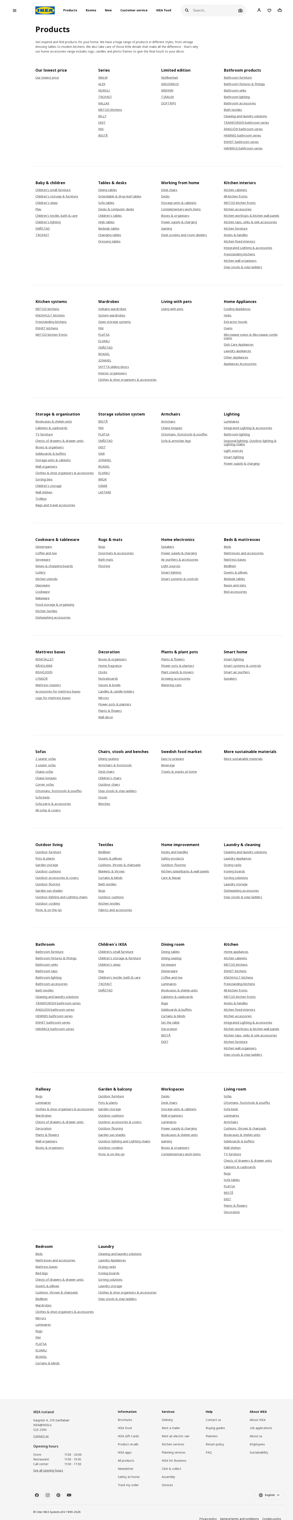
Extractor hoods (235, 322)
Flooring (104, 566)
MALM (102, 77)
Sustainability (259, 1452)
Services (167, 1485)
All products (126, 1460)
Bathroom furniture (238, 77)
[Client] (259, 10)
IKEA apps (125, 1452)
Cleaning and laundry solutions (245, 116)
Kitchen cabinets (235, 190)
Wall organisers (46, 466)
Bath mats (105, 559)
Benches (104, 804)
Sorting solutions (236, 878)
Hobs (227, 315)
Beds (227, 546)
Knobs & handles (236, 235)
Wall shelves (43, 492)
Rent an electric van (175, 1436)
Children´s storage (48, 486)
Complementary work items (181, 209)
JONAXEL (104, 360)
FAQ (209, 1452)
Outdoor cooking (47, 903)
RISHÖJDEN (43, 672)
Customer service (134, 10)
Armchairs (168, 421)
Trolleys (41, 498)
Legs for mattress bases (53, 698)
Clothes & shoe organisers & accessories (127, 379)
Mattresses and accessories (244, 553)
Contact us (41, 1436)
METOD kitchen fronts (240, 203)
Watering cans (171, 685)
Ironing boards (234, 871)
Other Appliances (236, 357)
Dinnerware (43, 546)
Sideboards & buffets (50, 453)
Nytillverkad (169, 77)
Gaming (166, 228)
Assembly (168, 1477)
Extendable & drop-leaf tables (119, 196)
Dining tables (107, 190)
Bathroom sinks (235, 90)
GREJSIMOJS (170, 84)
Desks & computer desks (116, 209)
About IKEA (258, 1420)
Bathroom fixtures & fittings (244, 84)
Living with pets (172, 309)
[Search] (187, 10)
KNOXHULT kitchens (50, 315)
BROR (102, 479)
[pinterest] (58, 1495)
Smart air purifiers (237, 672)
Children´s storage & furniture (56, 196)
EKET (102, 122)
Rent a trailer (171, 1428)
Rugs (101, 546)
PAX (101, 129)
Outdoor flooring (47, 884)
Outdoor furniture (48, 852)
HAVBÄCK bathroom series (243, 148)
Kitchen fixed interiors (239, 241)
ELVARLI (104, 341)
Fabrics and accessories (115, 910)
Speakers (167, 546)
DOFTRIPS (168, 103)
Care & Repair (171, 878)
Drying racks (233, 865)
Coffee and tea (46, 553)
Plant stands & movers (177, 672)
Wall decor (105, 717)
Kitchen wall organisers (240, 260)
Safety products (172, 858)
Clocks (102, 672)
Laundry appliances (237, 351)
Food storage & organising (54, 604)
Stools (102, 797)
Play (38, 209)
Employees (257, 1444)
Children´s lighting (48, 222)
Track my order (128, 1485)
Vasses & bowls (109, 685)
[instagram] (47, 1495)
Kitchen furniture (236, 228)
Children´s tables (110, 215)
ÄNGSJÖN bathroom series (243, 129)
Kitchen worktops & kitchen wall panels (251, 215)
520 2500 (40, 1430)
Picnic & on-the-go (48, 910)
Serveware (42, 559)
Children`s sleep (46, 203)
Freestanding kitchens (239, 254)
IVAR (101, 453)
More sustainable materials (243, 759)
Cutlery (40, 572)
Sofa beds (42, 797)
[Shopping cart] (279, 10)
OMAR (102, 486)
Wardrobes (43, 1115)
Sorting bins (44, 479)
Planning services (174, 1452)
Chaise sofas (44, 771)
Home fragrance (110, 665)
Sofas (228, 1096)
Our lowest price (47, 77)
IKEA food (163, 10)
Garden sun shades (49, 890)
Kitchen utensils (46, 579)
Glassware (42, 585)
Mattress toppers (48, 685)
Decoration (169, 1029)
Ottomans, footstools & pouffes (184, 434)
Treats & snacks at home (179, 771)
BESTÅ (103, 135)
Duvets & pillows (236, 572)
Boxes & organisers (175, 215)
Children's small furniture (53, 190)
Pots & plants (45, 858)
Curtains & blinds (110, 878)
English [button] (270, 1495)
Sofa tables (106, 203)
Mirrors (103, 698)
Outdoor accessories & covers (57, 878)
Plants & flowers (110, 711)
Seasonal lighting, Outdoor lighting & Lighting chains (250, 442)
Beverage (168, 765)
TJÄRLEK (167, 97)
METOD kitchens (110, 109)
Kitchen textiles (46, 611)
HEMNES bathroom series (242, 135)
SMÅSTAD (42, 228)
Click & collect (171, 1469)
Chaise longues (171, 428)
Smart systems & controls (179, 579)
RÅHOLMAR (43, 665)
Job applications (261, 1428)
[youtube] (69, 1495)
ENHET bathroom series (241, 142)
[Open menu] (14, 10)
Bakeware (42, 598)
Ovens (228, 328)
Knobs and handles (174, 852)
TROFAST (105, 97)
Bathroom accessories (240, 103)
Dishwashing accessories (53, 617)
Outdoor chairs (109, 784)
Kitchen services (173, 1444)
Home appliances (236, 952)
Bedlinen (230, 566)
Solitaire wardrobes (112, 309)
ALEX (101, 84)
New (108, 10)
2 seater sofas (45, 759)
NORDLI (104, 90)
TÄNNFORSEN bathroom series (246, 122)
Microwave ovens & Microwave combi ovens (251, 336)
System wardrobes (111, 315)
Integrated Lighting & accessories (248, 248)
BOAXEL (104, 354)
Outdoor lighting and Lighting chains (61, 897)
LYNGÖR (41, 678)
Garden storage (46, 865)
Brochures (125, 1420)
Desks (165, 196)
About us (256, 1436)
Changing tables (109, 235)
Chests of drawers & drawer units (59, 441)
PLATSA (103, 334)
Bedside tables (108, 228)
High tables (106, 222)
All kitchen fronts (236, 196)
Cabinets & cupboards (51, 428)
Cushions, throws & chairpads (119, 865)
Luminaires (231, 421)
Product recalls (128, 1444)
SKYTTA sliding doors (113, 367)
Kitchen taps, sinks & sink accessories (250, 222)
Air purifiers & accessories (179, 559)
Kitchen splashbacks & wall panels (185, 871)
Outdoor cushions (48, 871)
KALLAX (103, 103)
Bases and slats (235, 585)
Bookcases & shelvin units (53, 421)
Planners (212, 1436)
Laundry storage (236, 884)
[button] (71, 10)
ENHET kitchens (46, 328)
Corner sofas (44, 784)
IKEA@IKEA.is (42, 1425)
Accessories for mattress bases (57, 691)
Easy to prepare (172, 759)
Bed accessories (235, 592)
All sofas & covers (48, 810)
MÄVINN (167, 90)
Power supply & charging (179, 222)
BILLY (102, 116)
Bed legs (41, 1273)
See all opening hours (48, 1470)
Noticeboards (108, 678)
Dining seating (108, 759)
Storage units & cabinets (178, 203)
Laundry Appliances (237, 858)
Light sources (233, 450)
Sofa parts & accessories (53, 804)
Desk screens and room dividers (184, 235)
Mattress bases (235, 559)
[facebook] (37, 1495)
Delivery (167, 1420)
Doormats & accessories (116, 553)
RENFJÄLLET (44, 659)
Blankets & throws (111, 871)
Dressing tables (109, 241)
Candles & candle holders (116, 691)
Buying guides (215, 1428)
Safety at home (129, 1477)
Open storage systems (114, 322)
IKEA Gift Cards (128, 1436)
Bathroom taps (46, 971)
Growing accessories (175, 678)
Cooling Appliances (237, 309)
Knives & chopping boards (54, 566)
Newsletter (125, 1469)
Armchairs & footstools (115, 765)
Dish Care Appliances (239, 344)
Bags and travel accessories (55, 505)
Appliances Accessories (240, 364)
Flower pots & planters (114, 704)
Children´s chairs (109, 778)
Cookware (42, 592)
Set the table (170, 1022)
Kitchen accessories (238, 209)
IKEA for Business (174, 1460)
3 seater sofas (45, 765)
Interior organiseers (112, 373)
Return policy (215, 1444)
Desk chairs (169, 190)
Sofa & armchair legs (176, 441)
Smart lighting (234, 457)
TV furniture (44, 434)
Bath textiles (233, 109)
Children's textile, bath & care (56, 215)
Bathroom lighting (237, 97)
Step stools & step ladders (243, 267)
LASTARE (104, 492)
